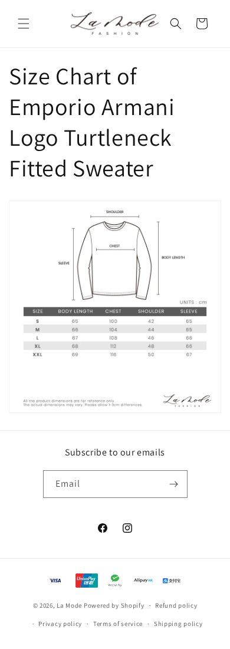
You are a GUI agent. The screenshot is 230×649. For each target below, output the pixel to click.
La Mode (69, 605)
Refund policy (176, 605)
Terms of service (118, 624)
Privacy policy (60, 624)
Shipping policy (178, 624)
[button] (24, 24)
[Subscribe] (174, 484)
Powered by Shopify (114, 605)
